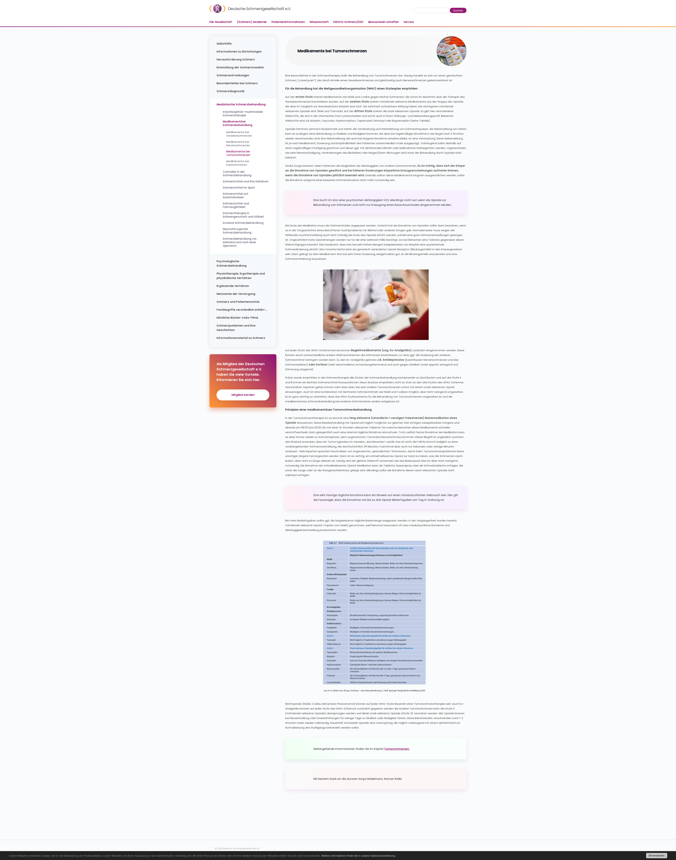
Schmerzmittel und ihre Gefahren (245, 181)
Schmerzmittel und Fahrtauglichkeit (236, 205)
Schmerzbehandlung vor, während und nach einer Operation (240, 242)
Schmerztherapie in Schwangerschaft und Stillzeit (243, 215)
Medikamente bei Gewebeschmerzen (239, 133)
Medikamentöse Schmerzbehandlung (237, 123)
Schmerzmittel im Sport (239, 187)
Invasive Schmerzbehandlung (243, 223)
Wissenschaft (318, 22)
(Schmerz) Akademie (252, 22)
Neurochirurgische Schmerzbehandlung (237, 230)
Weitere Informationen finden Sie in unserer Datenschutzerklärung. (358, 855)
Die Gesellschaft (220, 22)
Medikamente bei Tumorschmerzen (238, 153)
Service (408, 22)
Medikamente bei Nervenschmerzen (238, 143)
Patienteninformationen (288, 22)
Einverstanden (657, 855)
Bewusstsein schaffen (383, 22)
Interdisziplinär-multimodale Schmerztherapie (243, 113)
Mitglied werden (243, 395)
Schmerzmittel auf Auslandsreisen (235, 195)
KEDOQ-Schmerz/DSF (348, 22)
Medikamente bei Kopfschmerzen (237, 163)
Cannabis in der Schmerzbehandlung (237, 173)
